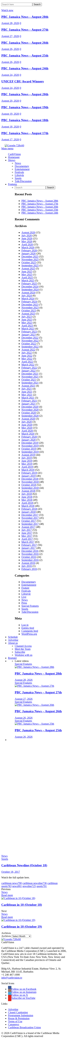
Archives (6, 936)
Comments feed (29, 631)
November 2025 (30, 259)
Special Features (30, 605)
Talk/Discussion (29, 611)
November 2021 (30, 376)
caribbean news (11, 883)
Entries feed (27, 628)
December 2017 (29, 514)
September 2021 (30, 382)
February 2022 (29, 367)
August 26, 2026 (10, 49)
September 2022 (30, 346)
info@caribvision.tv (11, 977)
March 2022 (27, 364)
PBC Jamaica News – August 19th (24, 107)
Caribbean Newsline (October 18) (24, 865)
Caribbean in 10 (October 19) (21, 926)
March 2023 (27, 328)
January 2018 (28, 511)
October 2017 (28, 521)
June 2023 (26, 319)
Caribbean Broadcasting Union (24, 1027)
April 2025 (27, 277)
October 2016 (28, 557)
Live (23, 596)
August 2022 (28, 349)
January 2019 (28, 475)
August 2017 (28, 527)
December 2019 (29, 442)
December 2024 (29, 286)
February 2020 (29, 436)
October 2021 (28, 379)
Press (24, 602)
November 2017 (30, 517)
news (17, 886)
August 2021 (28, 385)
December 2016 (29, 551)
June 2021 (26, 391)
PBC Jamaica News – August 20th (24, 94)
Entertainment (28, 584)
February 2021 (29, 400)
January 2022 (28, 370)
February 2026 (29, 250)
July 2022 (26, 352)
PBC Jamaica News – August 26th (24, 42)
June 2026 (26, 238)
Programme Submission (20, 1015)
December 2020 (29, 406)
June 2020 (26, 424)
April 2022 (27, 361)
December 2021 (29, 373)
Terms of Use (15, 1021)
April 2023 (27, 325)
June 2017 (26, 533)
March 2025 (27, 280)
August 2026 (28, 232)
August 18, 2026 (10, 126)
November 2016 (30, 554)
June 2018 (26, 496)
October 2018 (28, 484)
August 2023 (28, 313)
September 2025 (30, 265)
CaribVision (14, 154)
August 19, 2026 (10, 113)
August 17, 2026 (10, 139)
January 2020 (28, 439)
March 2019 (27, 469)
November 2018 (30, 481)
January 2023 (28, 334)
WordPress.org (29, 634)
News (24, 599)
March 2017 (27, 542)
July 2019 (26, 457)
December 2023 (29, 304)
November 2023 (30, 307)
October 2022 (28, 343)
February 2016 (29, 569)
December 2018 (29, 478)
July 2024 (26, 295)
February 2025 (29, 283)
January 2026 (28, 253)
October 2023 (28, 310)
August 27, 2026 (10, 36)
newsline (29, 886)
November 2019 (30, 445)
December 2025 (29, 256)
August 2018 (28, 490)
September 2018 (30, 487)
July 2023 (26, 316)
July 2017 (26, 530)
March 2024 (27, 298)
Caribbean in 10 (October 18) (21, 904)
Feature (25, 587)
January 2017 (28, 548)
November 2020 (30, 409)
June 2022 (26, 355)
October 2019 (28, 448)
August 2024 (28, 292)
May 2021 (26, 394)
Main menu (7, 148)
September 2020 (30, 415)
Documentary (28, 581)
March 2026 (27, 247)
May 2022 (26, 358)
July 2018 (26, 493)
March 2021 (27, 397)
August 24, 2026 (10, 74)
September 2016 (30, 560)
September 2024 (30, 289)
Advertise (13, 1009)
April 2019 (27, 466)
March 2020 (27, 433)
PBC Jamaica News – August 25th (24, 55)
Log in (24, 625)
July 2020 (26, 421)
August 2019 (28, 454)
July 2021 (26, 388)
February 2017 (29, 545)
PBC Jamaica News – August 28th (24, 17)
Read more (7, 895)
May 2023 (26, 322)
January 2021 (28, 403)
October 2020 (28, 412)
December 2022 (29, 337)
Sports (24, 608)
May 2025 (26, 274)
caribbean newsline (34, 883)
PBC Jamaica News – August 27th (24, 29)
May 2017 (26, 536)
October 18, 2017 (10, 871)
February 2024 (29, 301)
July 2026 (26, 235)
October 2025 (28, 262)
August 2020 (28, 418)
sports (42, 886)
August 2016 (28, 563)
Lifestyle (26, 593)
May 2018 (26, 499)
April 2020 (27, 430)
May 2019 (26, 463)
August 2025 (28, 268)
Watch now (7, 10)
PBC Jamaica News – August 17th (24, 133)
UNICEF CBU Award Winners (22, 81)
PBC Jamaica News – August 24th (24, 68)
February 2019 (29, 472)
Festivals (26, 590)
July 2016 (26, 566)
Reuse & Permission (18, 1018)
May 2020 (26, 427)
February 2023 (29, 331)
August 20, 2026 (10, 100)
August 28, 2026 (10, 23)
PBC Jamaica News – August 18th (24, 120)
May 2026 (26, 241)
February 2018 (29, 508)
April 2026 (27, 244)
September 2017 (30, 524)
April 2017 (27, 539)
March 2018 (27, 505)
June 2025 (26, 271)
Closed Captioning (18, 1012)
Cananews (13, 1024)
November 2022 (30, 340)
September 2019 (30, 451)
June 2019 (26, 460)
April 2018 (27, 502)
